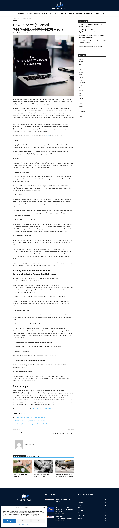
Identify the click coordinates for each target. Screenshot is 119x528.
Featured (64, 13)
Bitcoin (29, 13)
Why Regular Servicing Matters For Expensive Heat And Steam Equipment (91, 36)
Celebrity (81, 75)
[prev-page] (14, 480)
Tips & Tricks (54, 13)
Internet (81, 98)
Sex (80, 109)
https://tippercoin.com (30, 444)
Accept (9, 521)
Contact (98, 13)
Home (14, 18)
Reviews (79, 13)
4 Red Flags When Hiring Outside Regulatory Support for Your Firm (91, 25)
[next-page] (17, 480)
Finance (37, 13)
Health (81, 90)
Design (81, 80)
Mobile (71, 13)
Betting (81, 59)
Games (81, 88)
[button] (44, 508)
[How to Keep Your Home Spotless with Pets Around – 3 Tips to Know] (64, 466)
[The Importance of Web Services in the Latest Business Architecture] (49, 509)
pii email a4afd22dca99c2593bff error (44, 409)
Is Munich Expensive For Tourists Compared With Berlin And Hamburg (92, 41)
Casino (81, 72)
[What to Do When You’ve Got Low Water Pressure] (22, 466)
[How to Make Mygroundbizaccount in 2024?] (49, 517)
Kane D (16, 32)
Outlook (47, 136)
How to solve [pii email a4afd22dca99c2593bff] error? (26, 433)
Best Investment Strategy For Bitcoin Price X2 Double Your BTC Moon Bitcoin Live (60, 433)
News (80, 103)
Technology (88, 13)
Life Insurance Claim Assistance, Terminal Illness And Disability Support (90, 47)
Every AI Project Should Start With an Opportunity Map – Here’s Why (89, 31)
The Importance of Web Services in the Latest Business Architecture (64, 509)
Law (80, 101)
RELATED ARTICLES (19, 456)
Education (82, 82)
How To (44, 13)
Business (21, 13)
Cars (80, 69)
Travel (80, 116)
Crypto (81, 77)
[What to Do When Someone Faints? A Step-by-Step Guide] (43, 466)
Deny (23, 521)
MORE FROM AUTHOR (33, 456)
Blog (80, 64)
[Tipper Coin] (59, 6)
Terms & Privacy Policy (24, 524)
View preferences (38, 521)
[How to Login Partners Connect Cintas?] (49, 499)
